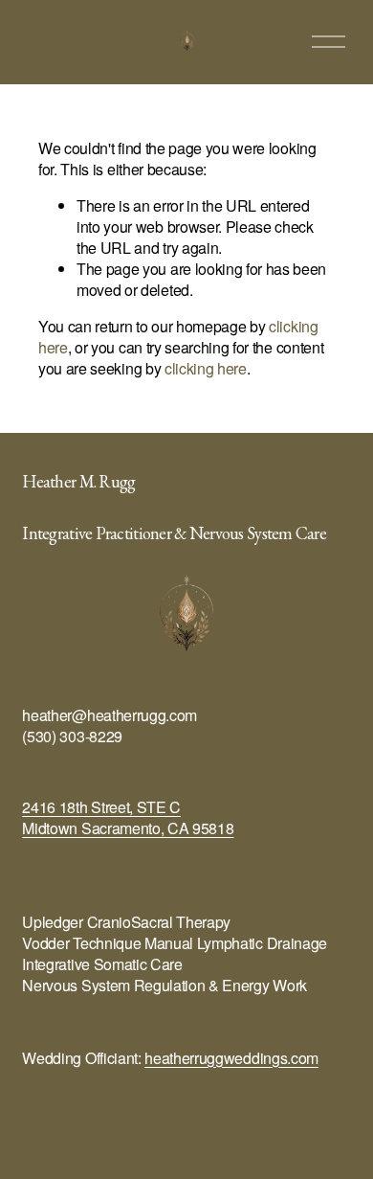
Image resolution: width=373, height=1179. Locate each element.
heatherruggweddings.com (231, 1058)
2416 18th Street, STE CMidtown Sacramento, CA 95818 (127, 818)
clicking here (206, 368)
